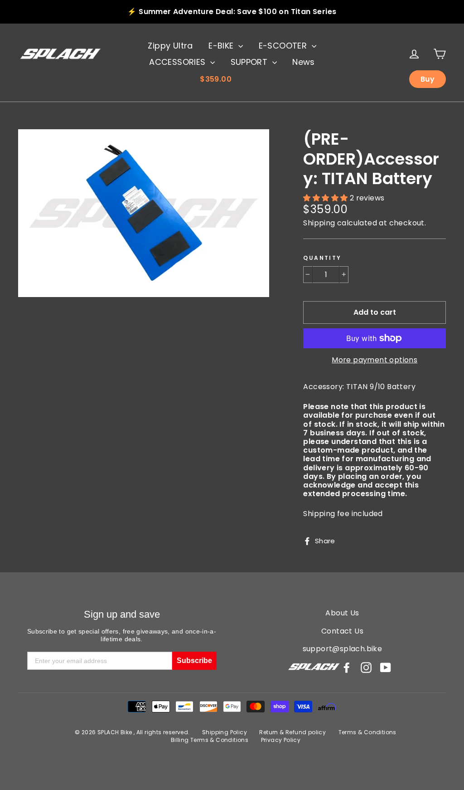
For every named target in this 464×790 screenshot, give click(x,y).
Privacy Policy (281, 740)
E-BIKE (222, 45)
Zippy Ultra (170, 45)
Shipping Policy (224, 732)
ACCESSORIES (178, 62)
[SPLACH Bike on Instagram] (366, 667)
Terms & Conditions (367, 732)
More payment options (374, 360)
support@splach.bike (342, 649)
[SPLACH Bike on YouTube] (385, 667)
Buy (427, 79)
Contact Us (342, 631)
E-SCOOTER (284, 45)
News (303, 62)
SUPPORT (250, 62)
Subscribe (194, 660)
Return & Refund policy (292, 732)
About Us (342, 613)
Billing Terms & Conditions (209, 740)
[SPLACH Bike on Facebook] (346, 667)
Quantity (322, 258)
